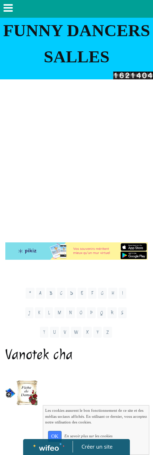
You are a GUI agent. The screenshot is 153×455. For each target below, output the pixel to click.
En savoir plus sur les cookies (88, 436)
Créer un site (96, 446)
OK (54, 436)
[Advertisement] (76, 159)
